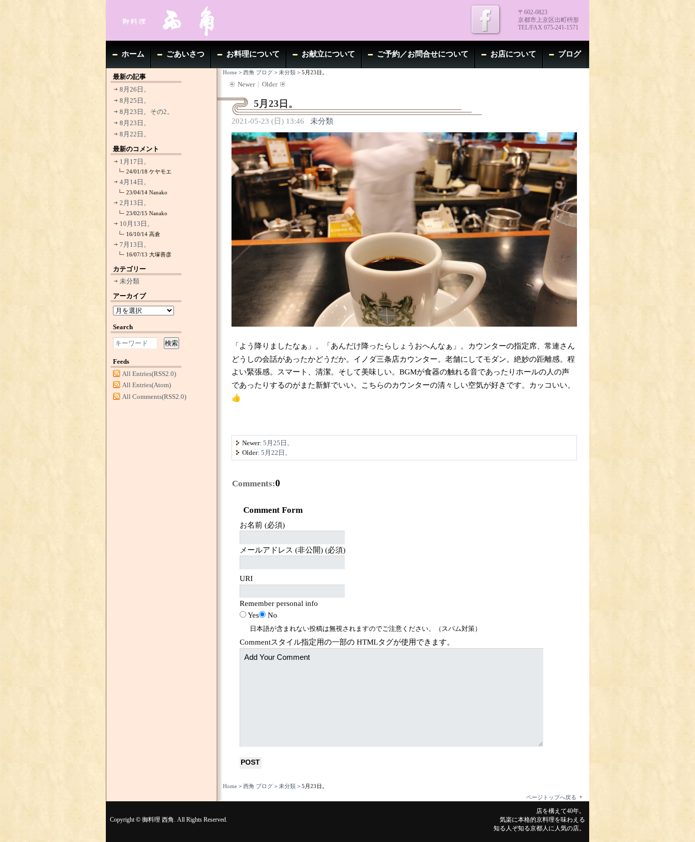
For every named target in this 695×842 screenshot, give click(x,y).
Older (269, 84)
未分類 (287, 72)
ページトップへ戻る (551, 797)
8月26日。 (135, 89)
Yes (253, 615)
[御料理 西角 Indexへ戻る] (182, 20)
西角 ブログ (258, 72)
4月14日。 (135, 182)
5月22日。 (276, 452)
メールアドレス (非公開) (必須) (292, 550)
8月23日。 (135, 123)
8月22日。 (135, 134)
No (272, 615)
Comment (347, 642)
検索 (171, 343)
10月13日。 (137, 223)
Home (230, 72)
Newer (246, 84)
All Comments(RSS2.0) (154, 396)
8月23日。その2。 (146, 111)
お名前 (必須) (262, 525)
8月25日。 (135, 100)
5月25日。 (278, 443)
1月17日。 (135, 161)
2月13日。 (135, 203)
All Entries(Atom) (146, 385)
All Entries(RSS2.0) (149, 374)
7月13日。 (135, 244)
